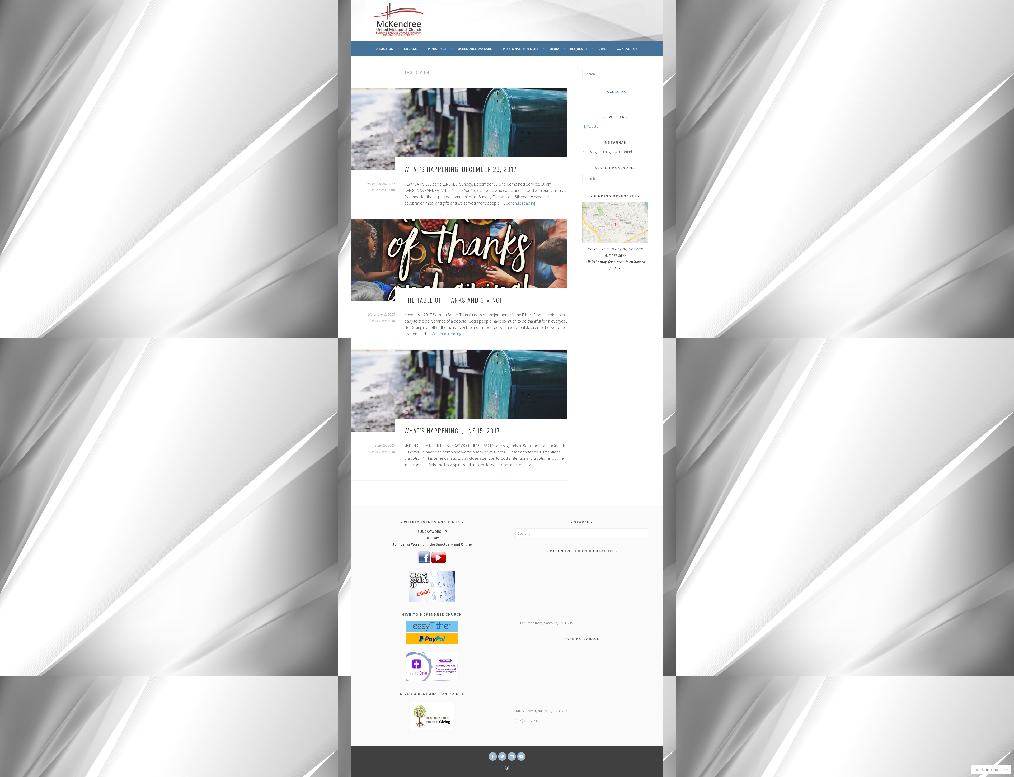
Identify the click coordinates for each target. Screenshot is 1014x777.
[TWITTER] (502, 756)
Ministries (437, 48)
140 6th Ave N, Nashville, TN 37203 (541, 710)
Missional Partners (520, 48)
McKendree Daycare (474, 48)
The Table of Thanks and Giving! (452, 300)
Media (554, 48)
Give (602, 48)
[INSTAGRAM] (512, 756)
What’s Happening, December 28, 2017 (460, 169)
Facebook (615, 91)
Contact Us (627, 48)
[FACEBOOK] (493, 756)
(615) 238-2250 (526, 720)
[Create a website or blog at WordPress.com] (507, 768)
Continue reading (520, 203)
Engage (410, 48)
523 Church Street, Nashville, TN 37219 (544, 622)
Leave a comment (382, 190)
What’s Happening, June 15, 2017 (452, 430)
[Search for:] (615, 74)
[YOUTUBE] (521, 756)
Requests (579, 48)
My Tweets (590, 126)
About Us (384, 48)
